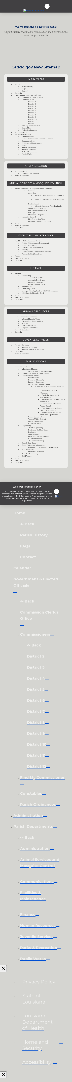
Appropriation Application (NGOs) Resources (40, 291)
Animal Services (28, 191)
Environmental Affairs (30, 375)
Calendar (18, 93)
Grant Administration (37, 284)
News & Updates (22, 176)
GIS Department (28, 449)
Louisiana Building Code (38, 430)
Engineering (26, 425)
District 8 (32, 115)
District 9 (32, 117)
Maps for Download (36, 452)
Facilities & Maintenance (32, 143)
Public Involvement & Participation (49, 396)
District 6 (32, 110)
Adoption (32, 193)
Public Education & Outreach (48, 392)
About (17, 223)
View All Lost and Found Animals (48, 206)
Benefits (25, 323)
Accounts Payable (35, 278)
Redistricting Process (30, 173)
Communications (28, 141)
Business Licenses (35, 282)
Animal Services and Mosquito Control (37, 139)
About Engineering (35, 428)
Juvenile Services (28, 150)
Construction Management (32, 247)
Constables (26, 128)
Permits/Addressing (30, 454)
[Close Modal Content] (3, 968)
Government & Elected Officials (28, 95)
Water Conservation (36, 417)
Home (17, 84)
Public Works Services (24, 367)
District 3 (32, 104)
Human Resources (29, 147)
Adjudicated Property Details (40, 371)
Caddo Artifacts (34, 423)
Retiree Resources (29, 325)
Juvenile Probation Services (33, 349)
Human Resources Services (26, 317)
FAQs (24, 89)
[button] (47, 6)
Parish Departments (23, 134)
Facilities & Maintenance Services (29, 241)
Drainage (32, 432)
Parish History (27, 86)
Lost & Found (33, 204)
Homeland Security (36, 380)
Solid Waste (26, 456)
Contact (25, 91)
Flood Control (33, 378)
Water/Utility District (37, 419)
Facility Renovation (29, 245)
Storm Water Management (39, 384)
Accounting (26, 276)
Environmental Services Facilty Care (36, 252)
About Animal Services (37, 208)
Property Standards (36, 382)
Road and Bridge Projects (38, 436)
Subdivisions (33, 434)
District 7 (32, 113)
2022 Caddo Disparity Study (33, 293)
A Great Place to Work (31, 319)
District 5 (32, 108)
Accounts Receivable (36, 280)
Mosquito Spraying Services (39, 221)
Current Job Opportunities (32, 321)
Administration (21, 132)
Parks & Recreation (29, 152)
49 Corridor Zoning (36, 441)
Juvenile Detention (29, 347)
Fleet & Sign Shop (29, 443)
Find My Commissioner (31, 126)
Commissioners (28, 100)
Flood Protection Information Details (43, 447)
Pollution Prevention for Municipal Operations (50, 413)
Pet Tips (31, 212)
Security (25, 249)
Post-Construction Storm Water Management (51, 409)
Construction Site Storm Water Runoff (50, 405)
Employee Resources (30, 328)
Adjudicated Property (30, 369)
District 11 (32, 121)
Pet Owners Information (38, 210)
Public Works (27, 154)
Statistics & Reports (36, 215)
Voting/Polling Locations (32, 254)
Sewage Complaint (36, 421)
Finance (25, 145)
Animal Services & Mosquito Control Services (33, 189)
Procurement (27, 286)
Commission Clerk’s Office (32, 97)
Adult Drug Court (28, 289)
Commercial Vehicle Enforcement (35, 373)
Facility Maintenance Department (35, 243)
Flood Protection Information (33, 445)
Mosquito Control (29, 217)
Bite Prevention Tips (36, 219)
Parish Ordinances (29, 130)
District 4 (32, 106)
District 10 (32, 119)
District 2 (32, 102)
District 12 (32, 123)
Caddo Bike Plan (35, 439)
